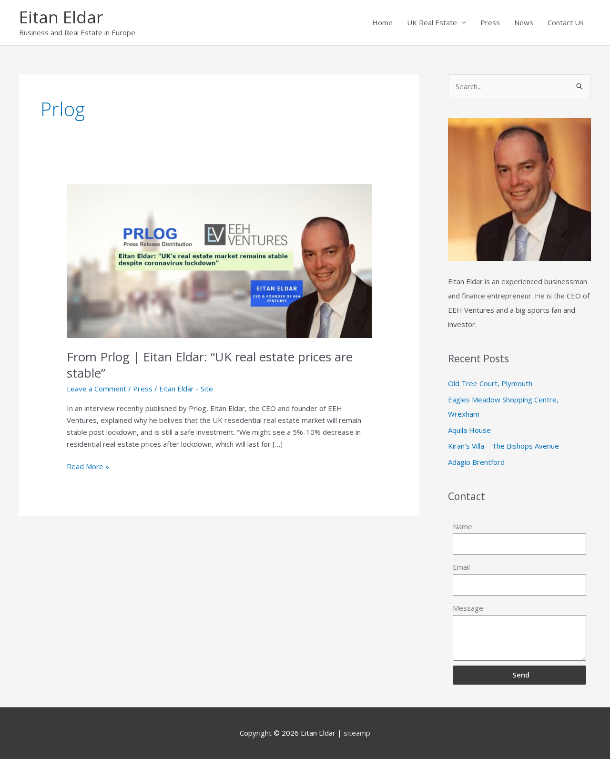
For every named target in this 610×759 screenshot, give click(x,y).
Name (462, 526)
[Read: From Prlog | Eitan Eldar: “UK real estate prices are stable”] (219, 260)
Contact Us (566, 22)
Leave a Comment (96, 388)
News (523, 22)
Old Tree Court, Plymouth (490, 383)
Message (468, 608)
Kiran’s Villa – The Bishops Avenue (503, 446)
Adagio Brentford (476, 462)
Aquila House (469, 430)
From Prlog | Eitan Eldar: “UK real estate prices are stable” (210, 364)
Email (461, 567)
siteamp (357, 733)
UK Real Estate (432, 22)
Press (490, 22)
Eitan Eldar (61, 17)
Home (382, 22)
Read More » (88, 466)
